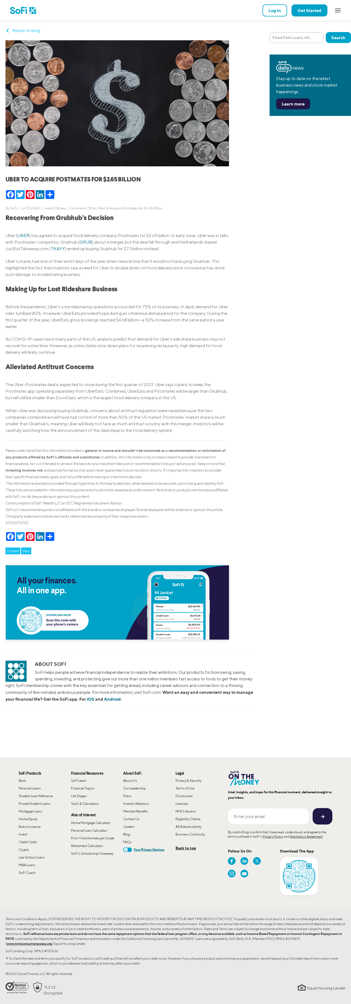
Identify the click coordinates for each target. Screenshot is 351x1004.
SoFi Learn (78, 780)
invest (48, 208)
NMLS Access (186, 811)
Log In (274, 10)
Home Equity (28, 819)
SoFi (13, 208)
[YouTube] (244, 873)
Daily (26, 551)
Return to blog (26, 30)
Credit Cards (28, 842)
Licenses (182, 804)
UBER (23, 235)
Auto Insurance (30, 827)
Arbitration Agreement (306, 836)
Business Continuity (190, 834)
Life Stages (79, 796)
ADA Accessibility (189, 827)
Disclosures (184, 796)
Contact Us (131, 819)
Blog (126, 834)
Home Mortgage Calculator (91, 823)
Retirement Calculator (87, 846)
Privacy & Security (189, 780)
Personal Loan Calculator (89, 830)
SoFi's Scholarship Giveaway (92, 853)
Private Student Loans (34, 804)
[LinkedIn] (244, 861)
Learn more (293, 104)
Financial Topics (83, 788)
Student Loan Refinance (36, 796)
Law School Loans (32, 857)
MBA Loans (27, 865)
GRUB (86, 242)
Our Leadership (134, 788)
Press (127, 796)
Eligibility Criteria (188, 819)
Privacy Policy (273, 836)
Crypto (24, 850)
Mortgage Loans (30, 811)
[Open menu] (338, 10)
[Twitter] (257, 861)
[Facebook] (232, 861)
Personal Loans (30, 788)
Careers (128, 827)
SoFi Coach (27, 873)
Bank (22, 780)
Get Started (309, 10)
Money (60, 208)
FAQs (127, 842)
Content (13, 551)
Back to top (186, 848)
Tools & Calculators (85, 804)
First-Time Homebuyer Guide (92, 838)
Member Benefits (135, 811)
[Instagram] (232, 873)
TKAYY (58, 248)
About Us (130, 780)
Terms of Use (185, 788)
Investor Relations (136, 804)
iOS (90, 699)
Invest (23, 834)
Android (112, 699)
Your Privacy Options (149, 850)
